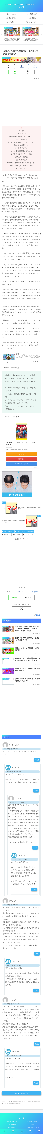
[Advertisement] (21, 102)
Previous (1, 35)
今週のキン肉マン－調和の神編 (25, 531)
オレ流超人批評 (32, 1121)
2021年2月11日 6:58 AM (14, 771)
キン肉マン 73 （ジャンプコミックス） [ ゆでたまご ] (20, 443)
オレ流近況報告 (11, 1124)
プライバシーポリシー (32, 1127)
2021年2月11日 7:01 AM (14, 965)
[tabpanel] (12, 34)
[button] (28, 72)
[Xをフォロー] (21, 608)
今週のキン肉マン (8, 531)
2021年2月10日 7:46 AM (11, 749)
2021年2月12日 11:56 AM (19, 859)
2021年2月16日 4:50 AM (14, 1056)
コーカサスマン (28, 534)
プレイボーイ (7, 534)
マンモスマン (17, 534)
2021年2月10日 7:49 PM (11, 905)
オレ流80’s (31, 1124)
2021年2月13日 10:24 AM (11, 1004)
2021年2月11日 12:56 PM (17, 802)
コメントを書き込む (21, 1093)
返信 (37, 760)
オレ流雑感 (11, 1127)
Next (41, 35)
